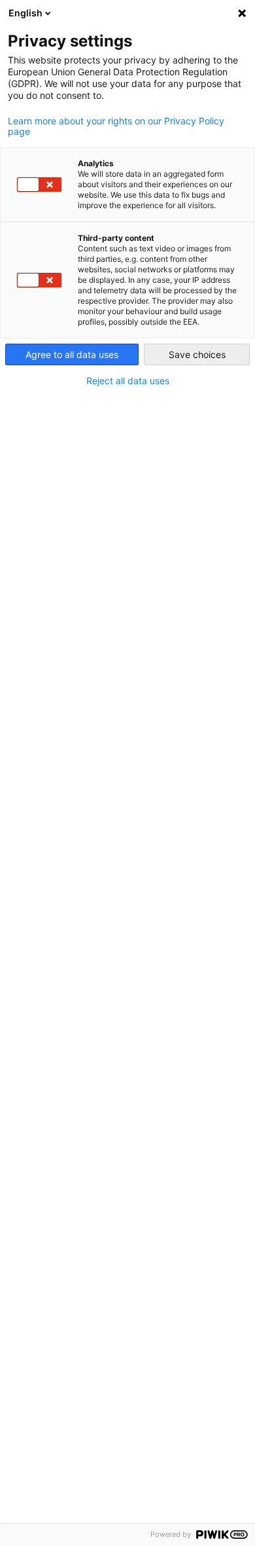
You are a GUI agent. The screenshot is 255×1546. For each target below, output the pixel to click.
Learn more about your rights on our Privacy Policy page (116, 126)
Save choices (197, 354)
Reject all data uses (127, 381)
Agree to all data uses (72, 354)
